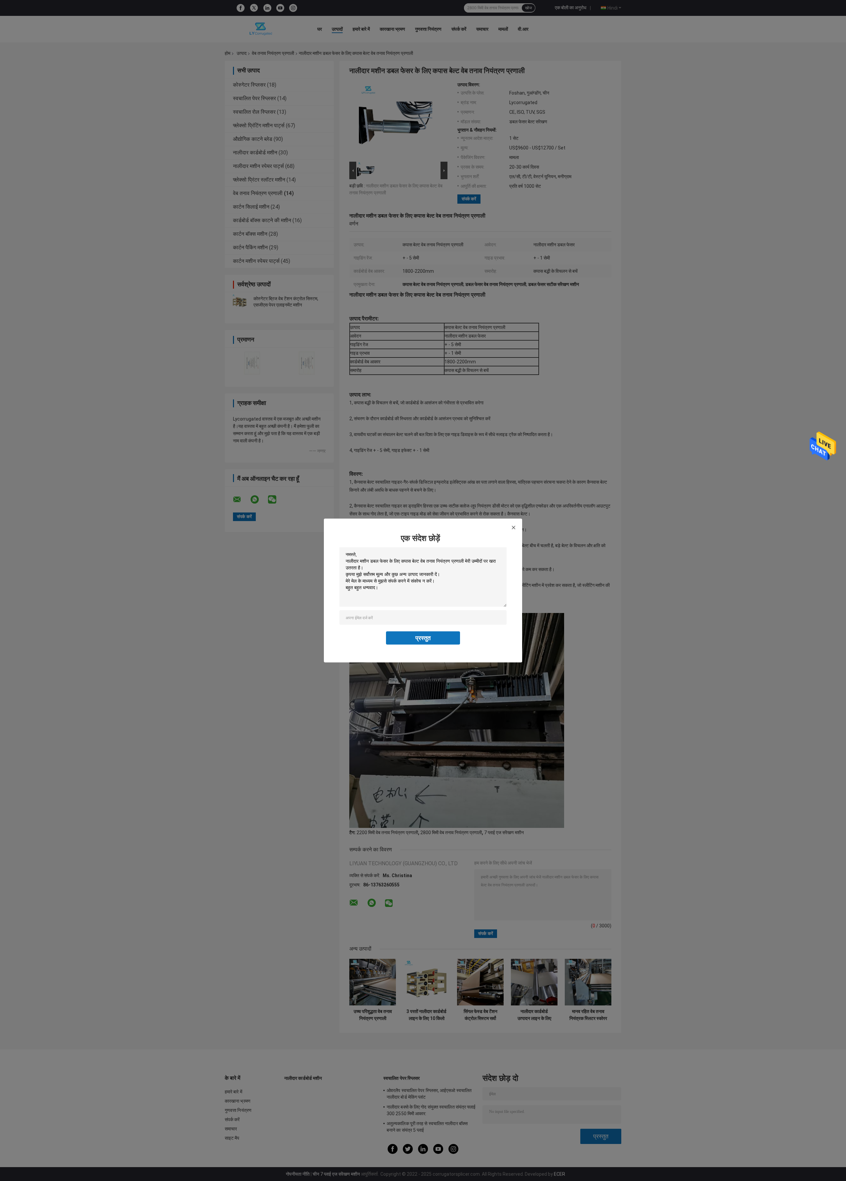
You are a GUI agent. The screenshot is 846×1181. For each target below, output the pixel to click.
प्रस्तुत (423, 637)
